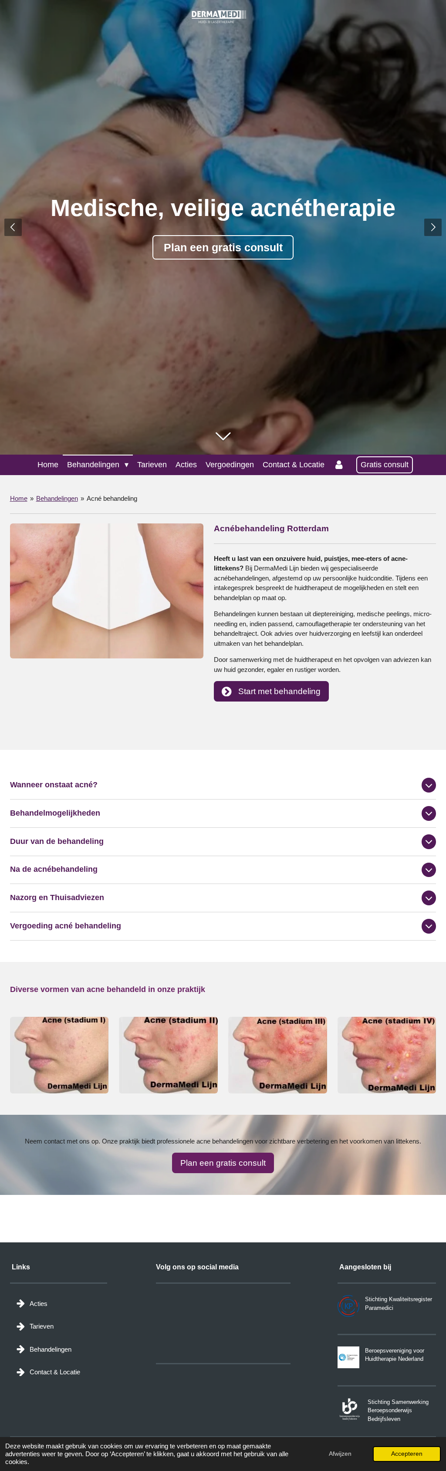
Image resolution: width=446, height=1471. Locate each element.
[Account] (338, 465)
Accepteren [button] (406, 1454)
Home (18, 498)
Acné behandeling (112, 498)
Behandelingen (57, 498)
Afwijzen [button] (340, 1454)
